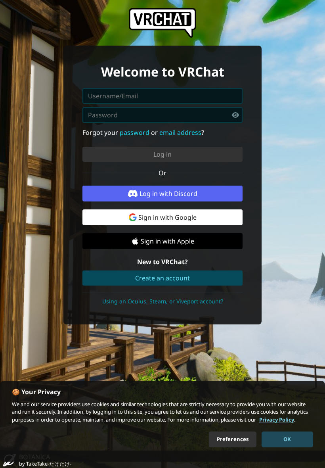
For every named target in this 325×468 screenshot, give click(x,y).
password (134, 132)
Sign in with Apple (167, 241)
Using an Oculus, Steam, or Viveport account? (162, 301)
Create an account (162, 278)
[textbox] (162, 115)
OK (287, 439)
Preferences (233, 439)
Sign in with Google (167, 217)
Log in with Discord (168, 193)
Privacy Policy (276, 419)
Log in (162, 154)
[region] (162, 421)
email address (180, 132)
